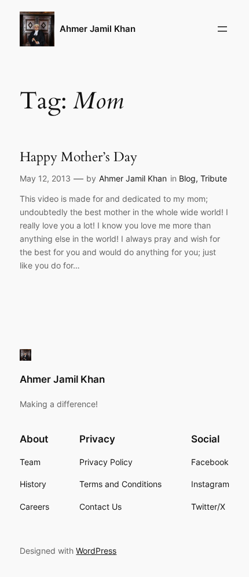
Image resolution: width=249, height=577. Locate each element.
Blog (187, 178)
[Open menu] (222, 29)
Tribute (213, 178)
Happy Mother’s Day (78, 157)
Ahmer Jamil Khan (98, 29)
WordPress (96, 551)
